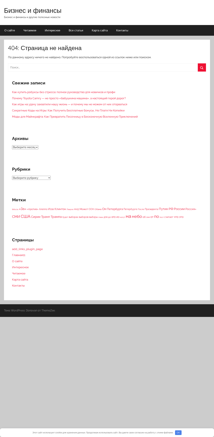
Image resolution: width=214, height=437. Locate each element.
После (141, 209)
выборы (93, 217)
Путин (163, 209)
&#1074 (15, 209)
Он (104, 209)
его (114, 216)
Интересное (52, 30)
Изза (51, 209)
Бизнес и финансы (33, 10)
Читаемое (29, 30)
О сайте (9, 30)
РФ (171, 209)
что (176, 216)
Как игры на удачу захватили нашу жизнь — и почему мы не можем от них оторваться (69, 104)
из (117, 216)
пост (162, 217)
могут (122, 217)
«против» (32, 209)
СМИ (16, 217)
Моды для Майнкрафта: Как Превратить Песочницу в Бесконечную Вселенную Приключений (75, 116)
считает (168, 217)
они (148, 217)
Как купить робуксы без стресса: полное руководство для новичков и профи (63, 92)
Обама (98, 209)
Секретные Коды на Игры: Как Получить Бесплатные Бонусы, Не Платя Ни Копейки (68, 110)
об (144, 216)
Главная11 (18, 255)
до (109, 217)
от (151, 216)
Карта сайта (100, 30)
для (106, 217)
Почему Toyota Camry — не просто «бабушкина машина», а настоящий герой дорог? (69, 98)
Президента (151, 209)
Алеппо (43, 209)
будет (65, 217)
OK (178, 432)
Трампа (56, 216)
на (128, 216)
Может (84, 209)
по (156, 216)
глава (100, 217)
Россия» (190, 209)
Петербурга (115, 209)
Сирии (35, 216)
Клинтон (60, 209)
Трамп (45, 216)
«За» (22, 209)
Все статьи (76, 30)
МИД (76, 209)
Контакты (122, 30)
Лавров (70, 209)
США (25, 216)
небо (137, 216)
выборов (83, 217)
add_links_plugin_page (27, 249)
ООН (91, 209)
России (179, 209)
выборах (73, 217)
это (181, 216)
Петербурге (130, 209)
